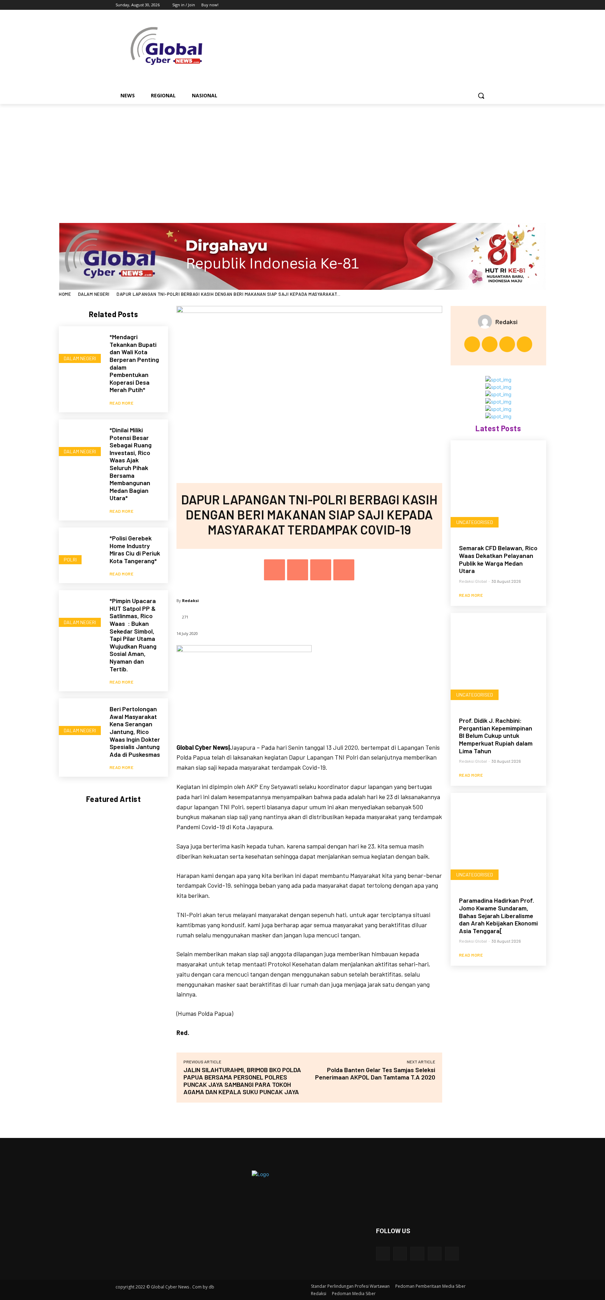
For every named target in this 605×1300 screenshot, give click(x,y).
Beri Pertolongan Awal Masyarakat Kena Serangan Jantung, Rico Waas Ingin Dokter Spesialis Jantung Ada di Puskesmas (135, 731)
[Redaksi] (486, 322)
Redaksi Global (473, 581)
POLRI (70, 559)
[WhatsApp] (343, 569)
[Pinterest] (320, 569)
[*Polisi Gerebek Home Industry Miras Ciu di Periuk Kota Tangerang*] (81, 549)
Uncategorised (474, 522)
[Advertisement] (302, 156)
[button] (481, 95)
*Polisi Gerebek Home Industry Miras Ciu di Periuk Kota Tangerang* (135, 549)
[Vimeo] (476, 5)
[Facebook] (447, 5)
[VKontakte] (452, 1253)
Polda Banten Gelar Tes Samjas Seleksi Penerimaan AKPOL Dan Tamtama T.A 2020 (375, 1073)
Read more (122, 403)
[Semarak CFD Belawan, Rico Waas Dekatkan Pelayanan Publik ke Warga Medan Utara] (498, 488)
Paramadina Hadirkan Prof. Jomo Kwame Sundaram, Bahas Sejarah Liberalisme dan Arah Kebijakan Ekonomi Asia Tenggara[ (498, 915)
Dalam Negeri (94, 294)
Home (65, 294)
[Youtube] (485, 5)
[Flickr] (417, 1253)
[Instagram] (456, 5)
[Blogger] (383, 1253)
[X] (466, 5)
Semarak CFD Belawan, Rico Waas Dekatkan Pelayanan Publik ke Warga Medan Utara (498, 559)
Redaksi (190, 600)
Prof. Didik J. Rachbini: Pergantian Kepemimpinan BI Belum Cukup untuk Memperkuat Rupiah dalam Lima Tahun (496, 735)
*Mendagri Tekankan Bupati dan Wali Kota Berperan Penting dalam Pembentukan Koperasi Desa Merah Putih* (134, 363)
